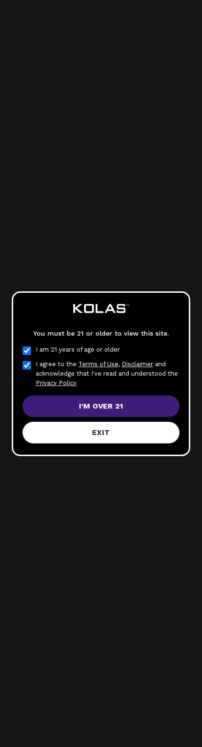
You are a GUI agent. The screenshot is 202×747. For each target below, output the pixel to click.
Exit (101, 432)
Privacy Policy (56, 382)
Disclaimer (137, 364)
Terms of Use (98, 364)
